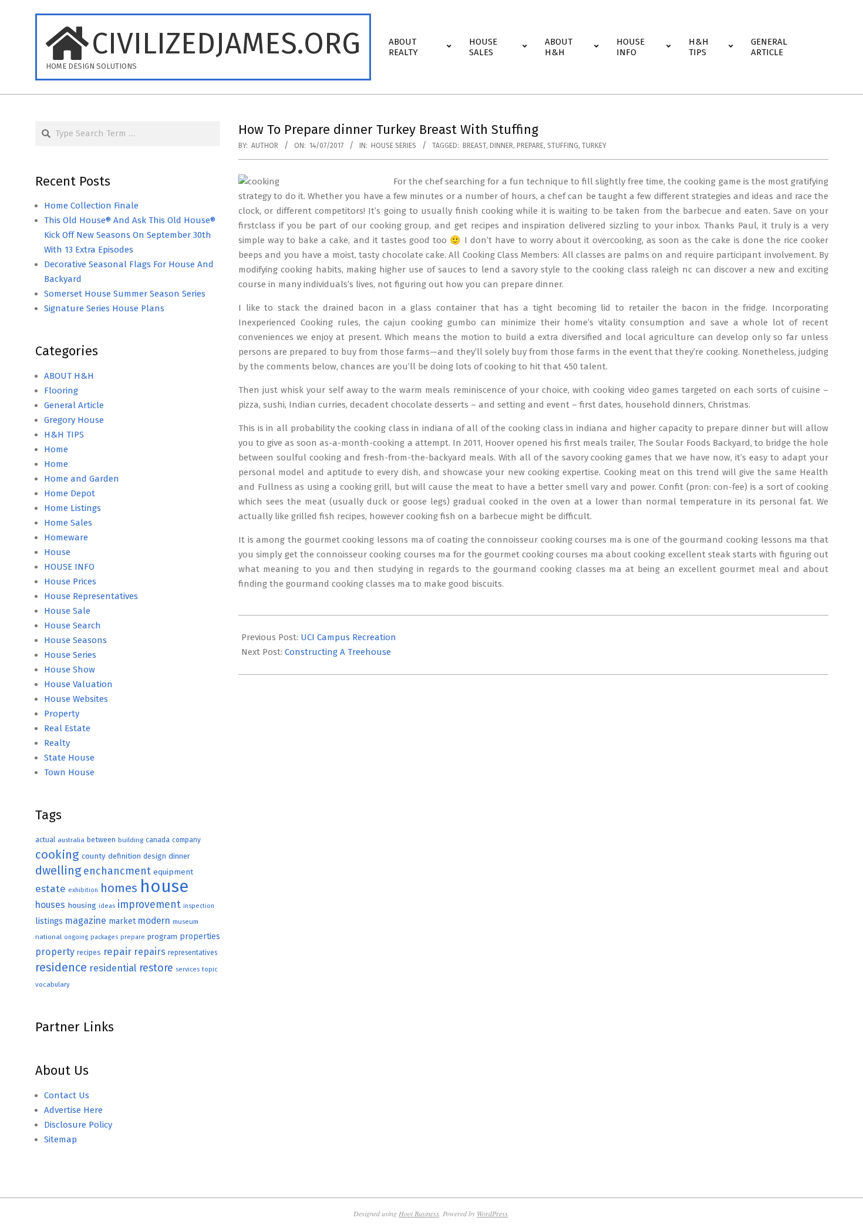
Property (61, 713)
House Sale (67, 611)
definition (124, 856)
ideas (107, 906)
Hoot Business (419, 1213)
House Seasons (75, 640)
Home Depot (69, 493)
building (130, 840)
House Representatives (91, 596)
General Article (74, 405)
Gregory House (74, 420)
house (164, 886)
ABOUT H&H (69, 376)
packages (104, 937)
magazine (85, 920)
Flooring (61, 390)
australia (71, 840)
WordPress (492, 1213)
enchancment (117, 871)
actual (45, 839)
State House (69, 757)
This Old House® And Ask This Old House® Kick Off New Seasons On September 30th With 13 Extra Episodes (129, 235)
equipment (173, 872)
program (162, 936)
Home (56, 449)
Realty (57, 743)
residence (61, 967)
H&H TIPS (64, 434)
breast (474, 146)
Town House (69, 772)
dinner (501, 146)
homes (118, 888)
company (186, 840)
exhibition (83, 890)
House (57, 552)
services (188, 969)
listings (49, 921)
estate (50, 889)
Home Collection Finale (91, 205)
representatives (192, 953)
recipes (89, 953)
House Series (393, 146)
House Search (72, 625)
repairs (150, 951)
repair (117, 952)
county (94, 856)
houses (50, 904)
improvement (149, 905)
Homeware (66, 537)
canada (158, 839)
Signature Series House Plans (104, 308)
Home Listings (72, 508)
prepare (530, 146)
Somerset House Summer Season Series (124, 293)
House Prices (70, 581)
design (154, 856)
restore (156, 967)
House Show (69, 669)
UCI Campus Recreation (348, 637)
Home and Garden (81, 478)
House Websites (76, 699)
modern (154, 920)
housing (82, 905)
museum (185, 921)
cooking (57, 854)
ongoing (76, 937)
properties (200, 936)
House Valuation (78, 684)
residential (113, 968)
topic (210, 969)
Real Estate (67, 728)
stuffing (562, 146)
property (55, 951)
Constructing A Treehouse (338, 652)
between (101, 839)
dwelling (58, 870)
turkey (594, 146)
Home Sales (68, 522)
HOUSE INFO (69, 566)
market (122, 921)
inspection (198, 906)
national (48, 937)
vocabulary (52, 984)
